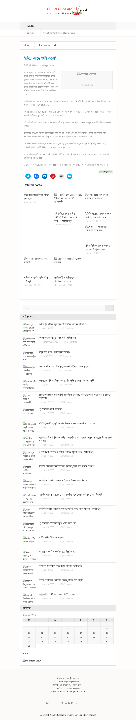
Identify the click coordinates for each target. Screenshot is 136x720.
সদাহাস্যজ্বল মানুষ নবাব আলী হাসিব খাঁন (57, 337)
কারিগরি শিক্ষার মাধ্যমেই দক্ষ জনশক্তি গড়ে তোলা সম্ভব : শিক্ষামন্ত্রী (70, 508)
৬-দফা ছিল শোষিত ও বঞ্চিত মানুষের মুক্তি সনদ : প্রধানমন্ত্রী (66, 451)
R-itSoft (92, 715)
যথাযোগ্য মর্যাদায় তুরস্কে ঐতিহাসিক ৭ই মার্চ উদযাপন (62, 324)
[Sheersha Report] (68, 10)
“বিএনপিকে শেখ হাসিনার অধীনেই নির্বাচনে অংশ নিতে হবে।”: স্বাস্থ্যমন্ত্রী (66, 217)
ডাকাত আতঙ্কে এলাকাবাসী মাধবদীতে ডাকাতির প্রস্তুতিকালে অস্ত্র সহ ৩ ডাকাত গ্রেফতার (74, 396)
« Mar (26, 653)
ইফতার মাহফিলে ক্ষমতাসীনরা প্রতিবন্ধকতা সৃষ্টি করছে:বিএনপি (66, 466)
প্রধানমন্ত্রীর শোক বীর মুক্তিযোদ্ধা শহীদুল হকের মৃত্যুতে (59, 33)
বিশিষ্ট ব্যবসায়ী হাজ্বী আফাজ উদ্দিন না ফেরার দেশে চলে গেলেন (67, 423)
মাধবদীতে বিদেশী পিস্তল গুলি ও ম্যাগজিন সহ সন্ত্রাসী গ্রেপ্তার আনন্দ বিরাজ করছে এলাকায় (76, 439)
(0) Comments (68, 328)
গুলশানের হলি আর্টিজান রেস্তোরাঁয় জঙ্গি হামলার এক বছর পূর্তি (66, 380)
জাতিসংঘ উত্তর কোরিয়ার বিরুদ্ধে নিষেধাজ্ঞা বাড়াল (61, 580)
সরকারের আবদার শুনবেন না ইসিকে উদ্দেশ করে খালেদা (63, 480)
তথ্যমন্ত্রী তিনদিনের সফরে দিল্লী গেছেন (57, 594)
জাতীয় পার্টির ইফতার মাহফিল (51, 537)
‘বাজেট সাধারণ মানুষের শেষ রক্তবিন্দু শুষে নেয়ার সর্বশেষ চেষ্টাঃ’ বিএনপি (70, 494)
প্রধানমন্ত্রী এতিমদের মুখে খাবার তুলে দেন (57, 523)
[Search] (109, 308)
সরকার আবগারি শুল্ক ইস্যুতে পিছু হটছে (57, 551)
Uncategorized (47, 45)
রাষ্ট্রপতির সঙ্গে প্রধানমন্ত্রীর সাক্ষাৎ (54, 352)
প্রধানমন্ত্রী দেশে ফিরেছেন (50, 409)
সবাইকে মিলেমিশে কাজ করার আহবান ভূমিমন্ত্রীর (60, 566)
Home (27, 45)
